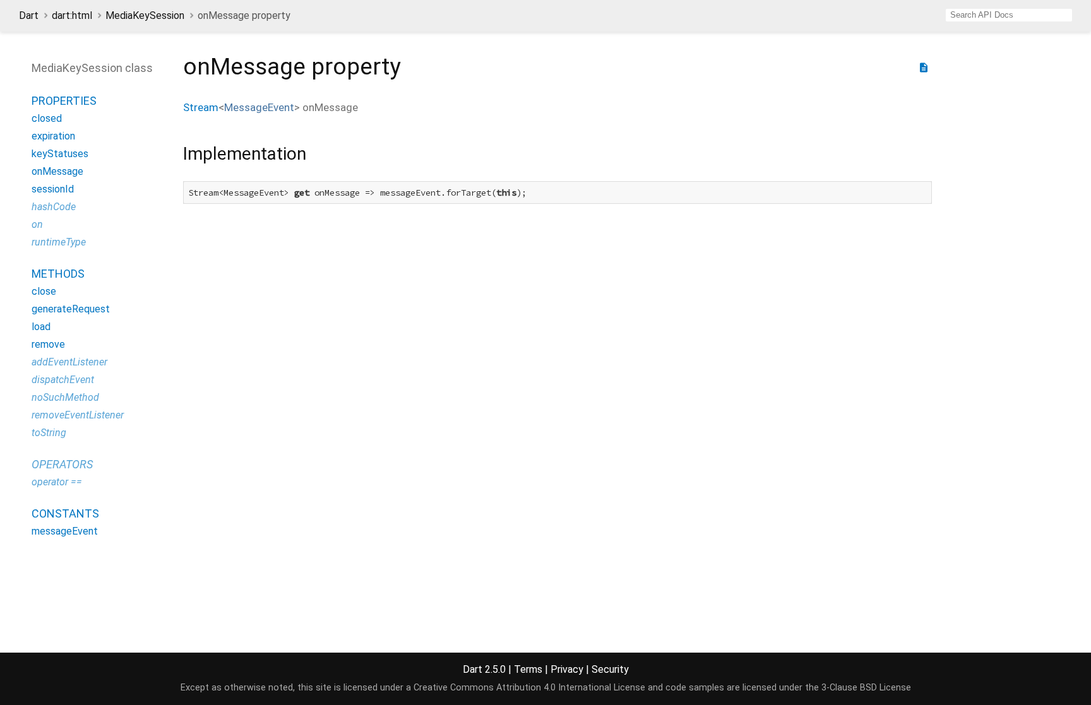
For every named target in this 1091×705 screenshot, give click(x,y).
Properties (64, 100)
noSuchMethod (65, 397)
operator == (57, 482)
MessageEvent (259, 107)
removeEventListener (78, 415)
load (41, 327)
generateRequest (71, 309)
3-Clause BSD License (866, 687)
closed (47, 118)
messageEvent (65, 531)
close (44, 291)
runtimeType (59, 242)
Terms (528, 669)
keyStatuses (60, 154)
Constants (65, 513)
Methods (58, 273)
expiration (53, 136)
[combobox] (1009, 15)
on (37, 224)
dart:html (72, 15)
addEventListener (69, 362)
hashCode (54, 207)
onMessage (57, 171)
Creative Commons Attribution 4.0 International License (529, 687)
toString (49, 433)
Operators (62, 464)
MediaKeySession (144, 15)
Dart (29, 15)
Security (610, 669)
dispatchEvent (63, 380)
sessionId (53, 189)
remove (48, 344)
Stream (200, 107)
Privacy (567, 669)
